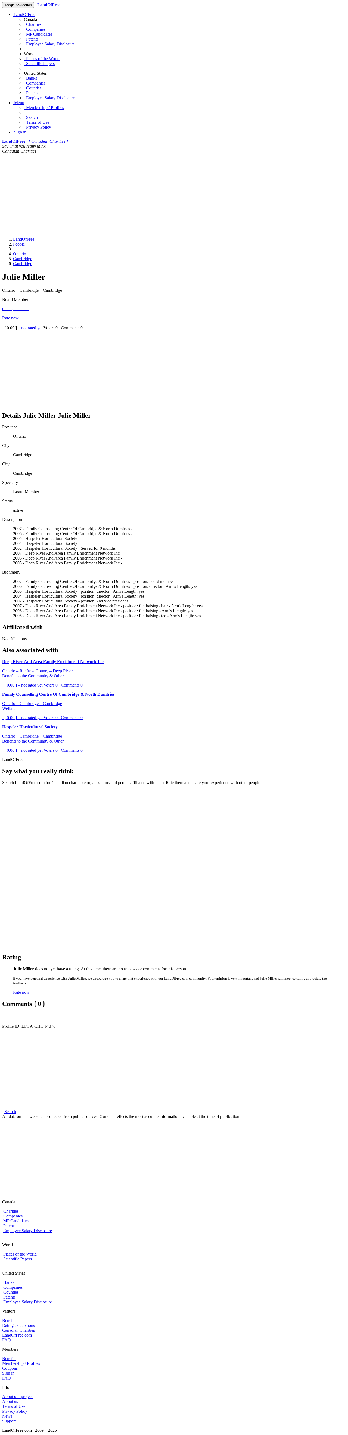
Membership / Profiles (44, 107)
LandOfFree (24, 14)
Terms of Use (36, 122)
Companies (34, 29)
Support (9, 1421)
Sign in (19, 132)
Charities (32, 24)
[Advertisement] (174, 194)
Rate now (10, 318)
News (7, 1416)
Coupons (10, 1368)
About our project (17, 1396)
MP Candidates (38, 34)
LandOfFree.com (17, 1335)
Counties (32, 88)
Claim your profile (15, 309)
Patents (31, 39)
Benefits (9, 1320)
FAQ (6, 1340)
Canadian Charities (18, 1330)
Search (31, 117)
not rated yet (32, 327)
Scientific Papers (39, 63)
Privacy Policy (37, 127)
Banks (30, 78)
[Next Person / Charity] (8, 1016)
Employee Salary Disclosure (49, 44)
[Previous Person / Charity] (4, 1016)
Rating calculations (18, 1325)
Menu (18, 102)
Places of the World (42, 58)
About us (10, 1401)
